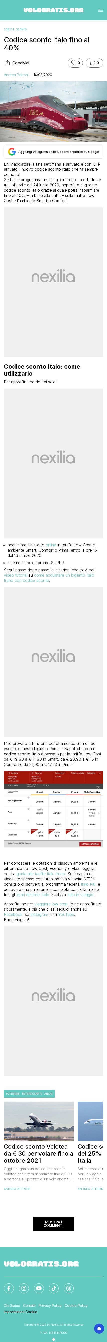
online (51, 544)
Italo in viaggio (80, 894)
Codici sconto (15, 29)
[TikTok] (51, 1285)
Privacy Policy (50, 1305)
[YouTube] (36, 1285)
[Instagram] (21, 1285)
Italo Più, (89, 884)
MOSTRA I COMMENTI (53, 1224)
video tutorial (15, 575)
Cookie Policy (76, 1305)
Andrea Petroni (16, 75)
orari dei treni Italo (33, 894)
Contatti (29, 1305)
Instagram (39, 914)
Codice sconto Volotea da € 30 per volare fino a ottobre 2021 (38, 1153)
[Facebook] (6, 1285)
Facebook (13, 914)
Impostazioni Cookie (20, 1312)
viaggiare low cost (50, 903)
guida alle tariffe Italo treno (41, 873)
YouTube (66, 914)
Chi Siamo (12, 1305)
